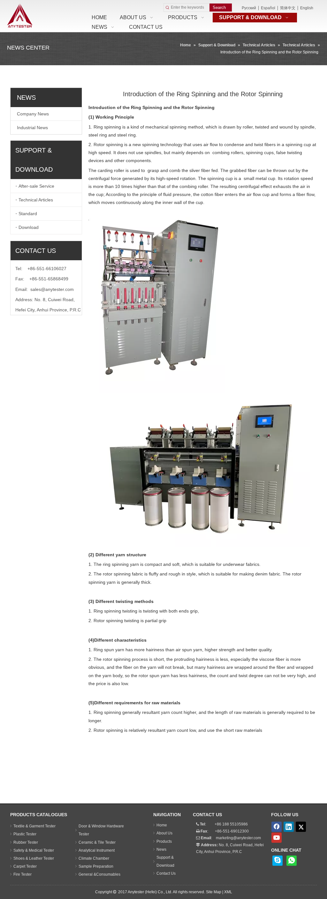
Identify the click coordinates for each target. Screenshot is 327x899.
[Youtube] (276, 838)
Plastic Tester (24, 834)
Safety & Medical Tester (33, 850)
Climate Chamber (94, 858)
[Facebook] (276, 827)
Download (29, 227)
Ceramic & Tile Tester (97, 842)
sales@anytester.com (52, 289)
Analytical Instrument (97, 850)
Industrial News (32, 127)
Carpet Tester (25, 866)
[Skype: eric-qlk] (277, 861)
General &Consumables (99, 874)
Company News (33, 113)
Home (161, 825)
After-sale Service (36, 186)
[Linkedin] (289, 827)
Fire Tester (22, 874)
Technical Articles (36, 199)
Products (164, 841)
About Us (164, 833)
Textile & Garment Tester (34, 826)
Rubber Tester (25, 842)
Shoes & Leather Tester (33, 858)
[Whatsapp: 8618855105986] (291, 861)
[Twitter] (301, 827)
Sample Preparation (96, 866)
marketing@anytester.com (238, 838)
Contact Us (166, 873)
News (161, 849)
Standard (28, 213)
